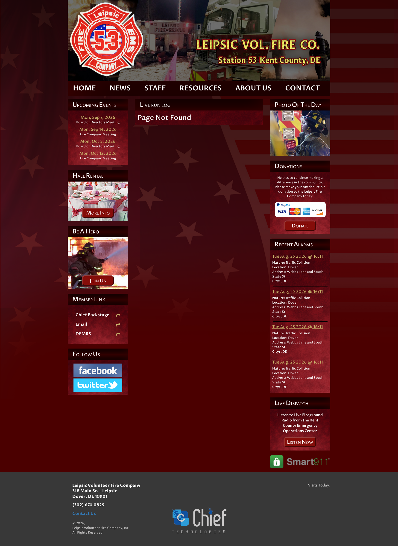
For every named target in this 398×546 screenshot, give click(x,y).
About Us (253, 88)
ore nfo (98, 212)
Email (81, 324)
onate (300, 225)
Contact (302, 88)
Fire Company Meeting (98, 134)
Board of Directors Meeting (98, 122)
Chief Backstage (92, 315)
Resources (200, 88)
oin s (98, 280)
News (120, 88)
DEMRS (83, 334)
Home (84, 88)
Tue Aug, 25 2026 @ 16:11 (297, 256)
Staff (155, 88)
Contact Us (84, 513)
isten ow (300, 442)
